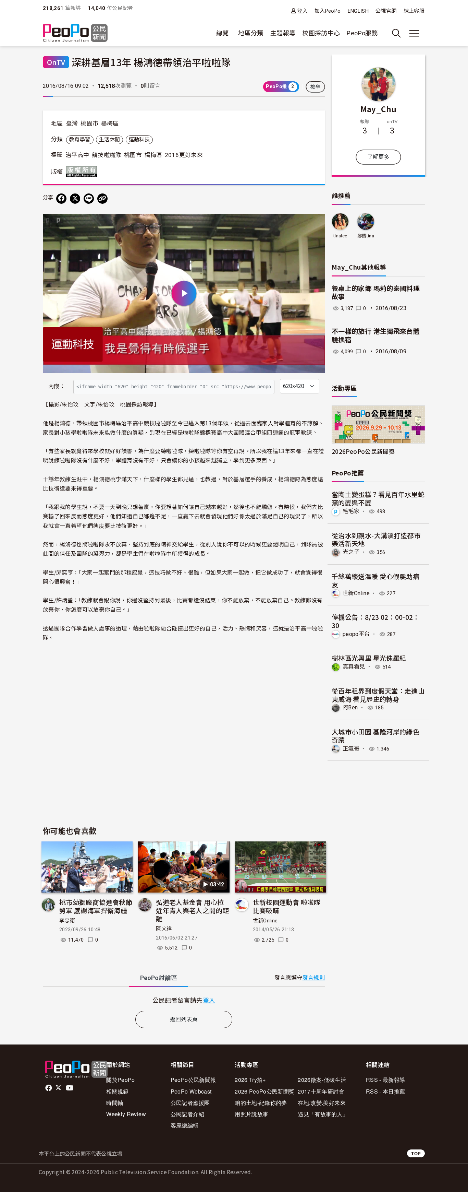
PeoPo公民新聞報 (193, 1080)
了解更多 (378, 157)
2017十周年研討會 (321, 1091)
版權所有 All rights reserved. (83, 171)
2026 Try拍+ (250, 1080)
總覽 (222, 33)
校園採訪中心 (321, 33)
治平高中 (77, 155)
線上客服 (414, 11)
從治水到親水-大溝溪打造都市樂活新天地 (376, 539)
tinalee (340, 235)
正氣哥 (351, 748)
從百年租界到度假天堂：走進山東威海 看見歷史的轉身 (378, 695)
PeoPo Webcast (191, 1091)
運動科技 (139, 140)
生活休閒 (109, 140)
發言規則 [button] (314, 978)
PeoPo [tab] (158, 977)
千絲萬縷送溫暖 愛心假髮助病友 (375, 580)
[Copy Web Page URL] (102, 198)
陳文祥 (164, 928)
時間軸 (114, 1103)
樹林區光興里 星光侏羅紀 (369, 657)
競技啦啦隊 (107, 155)
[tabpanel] (184, 1000)
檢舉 (315, 87)
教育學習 (79, 140)
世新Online (265, 921)
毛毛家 (351, 511)
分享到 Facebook (315, 223)
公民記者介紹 (187, 1114)
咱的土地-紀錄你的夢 (261, 1103)
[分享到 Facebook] (61, 198)
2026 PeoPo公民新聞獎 (264, 1091)
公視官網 (385, 11)
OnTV (56, 62)
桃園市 (89, 123)
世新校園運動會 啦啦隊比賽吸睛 (287, 906)
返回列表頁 (184, 1019)
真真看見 (354, 666)
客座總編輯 (185, 1125)
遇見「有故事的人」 (323, 1114)
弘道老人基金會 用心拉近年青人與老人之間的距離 (192, 910)
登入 (302, 10)
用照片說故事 (251, 1114)
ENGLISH (358, 11)
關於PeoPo (120, 1080)
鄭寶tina (365, 235)
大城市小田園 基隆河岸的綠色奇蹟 (375, 735)
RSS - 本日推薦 (385, 1091)
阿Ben (350, 707)
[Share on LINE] (89, 198)
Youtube (70, 1088)
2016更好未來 (184, 155)
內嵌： (56, 386)
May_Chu (378, 108)
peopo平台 (356, 634)
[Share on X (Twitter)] (75, 198)
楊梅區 (110, 123)
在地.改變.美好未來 (322, 1103)
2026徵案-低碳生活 (322, 1080)
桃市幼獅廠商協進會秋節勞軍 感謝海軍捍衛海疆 (95, 906)
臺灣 (72, 123)
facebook (49, 1088)
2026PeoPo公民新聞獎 (363, 451)
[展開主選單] (414, 33)
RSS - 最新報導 (385, 1080)
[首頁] (75, 33)
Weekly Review (126, 1114)
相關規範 (117, 1091)
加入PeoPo (328, 11)
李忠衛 (67, 921)
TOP (416, 1153)
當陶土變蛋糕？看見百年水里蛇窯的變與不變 (378, 498)
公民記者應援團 (190, 1103)
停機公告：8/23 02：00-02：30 (376, 621)
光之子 (351, 552)
